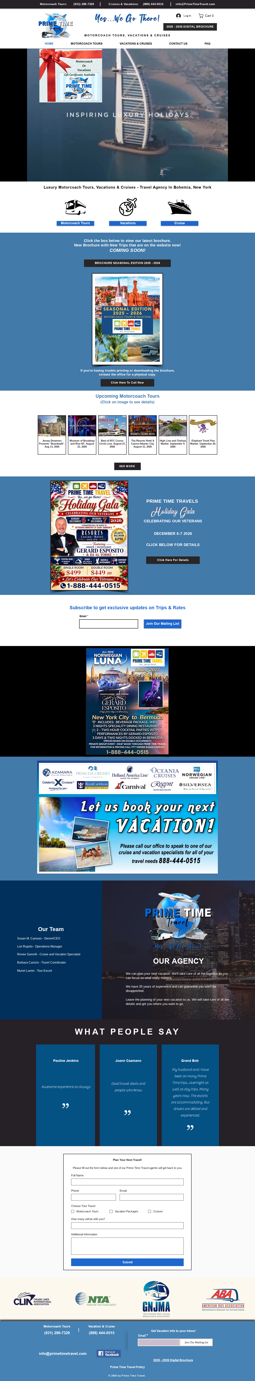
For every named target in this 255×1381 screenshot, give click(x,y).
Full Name (77, 1175)
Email (83, 616)
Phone (75, 1190)
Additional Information (84, 1234)
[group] (127, 435)
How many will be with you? (88, 1219)
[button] (208, 15)
